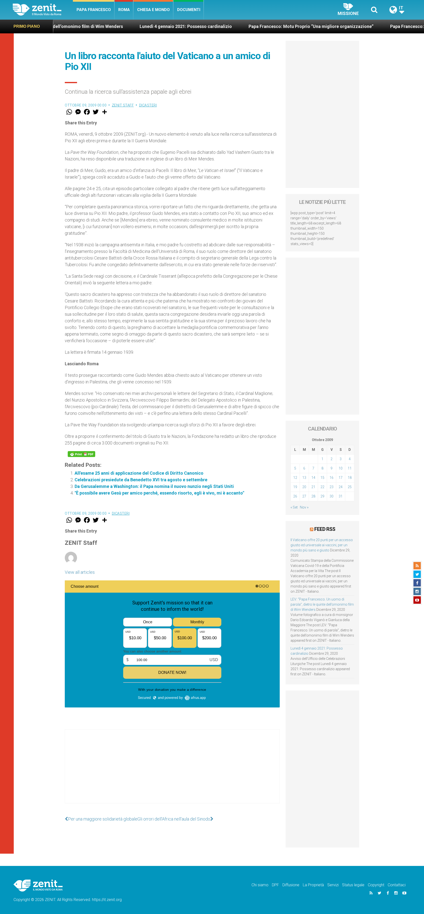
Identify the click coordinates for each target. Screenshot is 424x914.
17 (341, 478)
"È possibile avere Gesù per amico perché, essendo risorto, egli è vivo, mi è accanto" (159, 493)
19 (295, 487)
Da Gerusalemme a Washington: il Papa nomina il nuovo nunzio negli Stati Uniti (154, 486)
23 (331, 487)
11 (350, 468)
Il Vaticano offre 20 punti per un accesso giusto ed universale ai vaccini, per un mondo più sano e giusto (322, 545)
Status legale (353, 885)
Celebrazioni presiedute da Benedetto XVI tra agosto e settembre (141, 479)
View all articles (80, 572)
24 (341, 487)
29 (322, 496)
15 (322, 478)
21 (313, 487)
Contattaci (397, 885)
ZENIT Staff (123, 105)
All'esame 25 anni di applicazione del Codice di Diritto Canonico (139, 473)
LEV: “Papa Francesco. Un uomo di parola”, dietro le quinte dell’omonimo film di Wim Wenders (322, 604)
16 (331, 478)
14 (313, 478)
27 (304, 496)
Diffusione (290, 885)
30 (331, 496)
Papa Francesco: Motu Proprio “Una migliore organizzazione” (278, 26)
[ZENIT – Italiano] (43, 9)
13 (304, 478)
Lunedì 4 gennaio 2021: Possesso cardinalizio (153, 26)
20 (304, 487)
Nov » (304, 507)
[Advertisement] (172, 771)
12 (295, 478)
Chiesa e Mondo (153, 9)
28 (313, 496)
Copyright (376, 885)
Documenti (188, 9)
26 (295, 496)
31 (341, 496)
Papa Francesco (94, 9)
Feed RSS (324, 529)
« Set (294, 507)
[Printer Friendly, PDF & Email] (81, 454)
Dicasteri (148, 105)
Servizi (333, 885)
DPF (275, 885)
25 (350, 487)
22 (322, 487)
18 (350, 478)
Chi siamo (260, 885)
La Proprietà (313, 885)
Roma (124, 9)
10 (341, 468)
